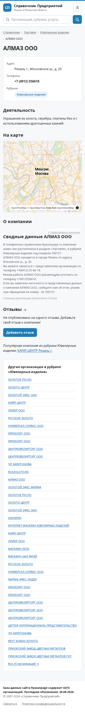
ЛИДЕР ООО (16, 410)
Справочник (11, 32)
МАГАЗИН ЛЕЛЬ (18, 549)
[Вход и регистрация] (77, 7)
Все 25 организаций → (23, 664)
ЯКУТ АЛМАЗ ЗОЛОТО (23, 641)
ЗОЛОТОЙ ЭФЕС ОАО (22, 395)
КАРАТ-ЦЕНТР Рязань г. (34, 350)
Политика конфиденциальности (43, 704)
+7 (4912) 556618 (26, 81)
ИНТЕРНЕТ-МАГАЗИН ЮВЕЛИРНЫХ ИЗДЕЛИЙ (38, 525)
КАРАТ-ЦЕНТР (17, 402)
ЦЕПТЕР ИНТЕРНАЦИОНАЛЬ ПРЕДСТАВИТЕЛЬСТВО (42, 625)
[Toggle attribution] (77, 207)
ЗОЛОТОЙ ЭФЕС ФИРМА (24, 487)
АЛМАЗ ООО (16, 479)
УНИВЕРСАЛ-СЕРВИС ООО (25, 426)
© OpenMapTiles (36, 207)
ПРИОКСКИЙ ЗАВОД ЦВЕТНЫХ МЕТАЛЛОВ (36, 648)
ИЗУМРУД (14, 518)
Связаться (10, 704)
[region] (42, 176)
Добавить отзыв (20, 332)
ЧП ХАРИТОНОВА (19, 464)
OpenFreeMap (19, 207)
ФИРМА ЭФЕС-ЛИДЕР (22, 579)
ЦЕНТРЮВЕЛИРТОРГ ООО (25, 449)
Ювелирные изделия (54, 32)
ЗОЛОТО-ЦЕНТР (18, 387)
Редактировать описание (64, 232)
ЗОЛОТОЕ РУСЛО (19, 379)
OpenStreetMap (65, 207)
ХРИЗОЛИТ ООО (19, 433)
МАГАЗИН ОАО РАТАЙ (22, 556)
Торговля (30, 32)
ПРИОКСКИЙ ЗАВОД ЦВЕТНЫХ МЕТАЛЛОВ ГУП (39, 656)
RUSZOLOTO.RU (18, 472)
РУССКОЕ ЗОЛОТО (20, 418)
